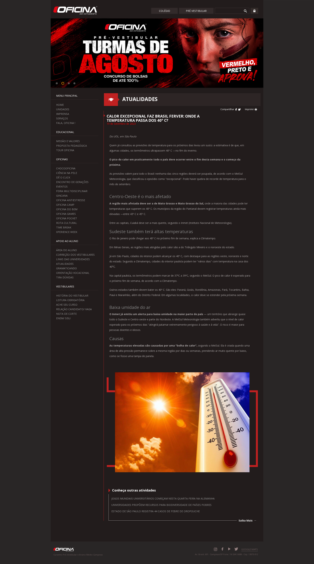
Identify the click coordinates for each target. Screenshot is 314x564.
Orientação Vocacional (72, 273)
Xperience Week (66, 232)
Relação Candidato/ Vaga (74, 309)
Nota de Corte (66, 313)
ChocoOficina (65, 168)
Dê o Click (63, 177)
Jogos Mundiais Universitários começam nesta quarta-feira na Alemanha (163, 498)
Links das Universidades (73, 259)
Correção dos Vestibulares (75, 254)
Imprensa (62, 114)
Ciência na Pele (66, 173)
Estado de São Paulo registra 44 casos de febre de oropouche (155, 511)
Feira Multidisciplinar (71, 191)
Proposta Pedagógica (71, 145)
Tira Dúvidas (65, 277)
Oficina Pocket (66, 218)
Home (60, 104)
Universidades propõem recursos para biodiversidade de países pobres (161, 505)
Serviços (62, 118)
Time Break (63, 227)
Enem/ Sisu (63, 318)
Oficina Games (66, 213)
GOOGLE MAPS (249, 549)
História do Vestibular (72, 295)
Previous (45, 53)
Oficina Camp (65, 204)
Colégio (164, 11)
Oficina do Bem (66, 209)
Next (268, 53)
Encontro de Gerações (72, 182)
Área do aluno (66, 250)
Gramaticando (66, 268)
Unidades (62, 109)
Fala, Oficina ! (65, 123)
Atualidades (65, 263)
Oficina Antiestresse (70, 200)
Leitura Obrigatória (70, 300)
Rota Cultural (66, 223)
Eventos (62, 186)
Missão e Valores (68, 141)
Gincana (62, 195)
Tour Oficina (65, 150)
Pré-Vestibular (196, 11)
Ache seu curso (66, 304)
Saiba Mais (246, 520)
